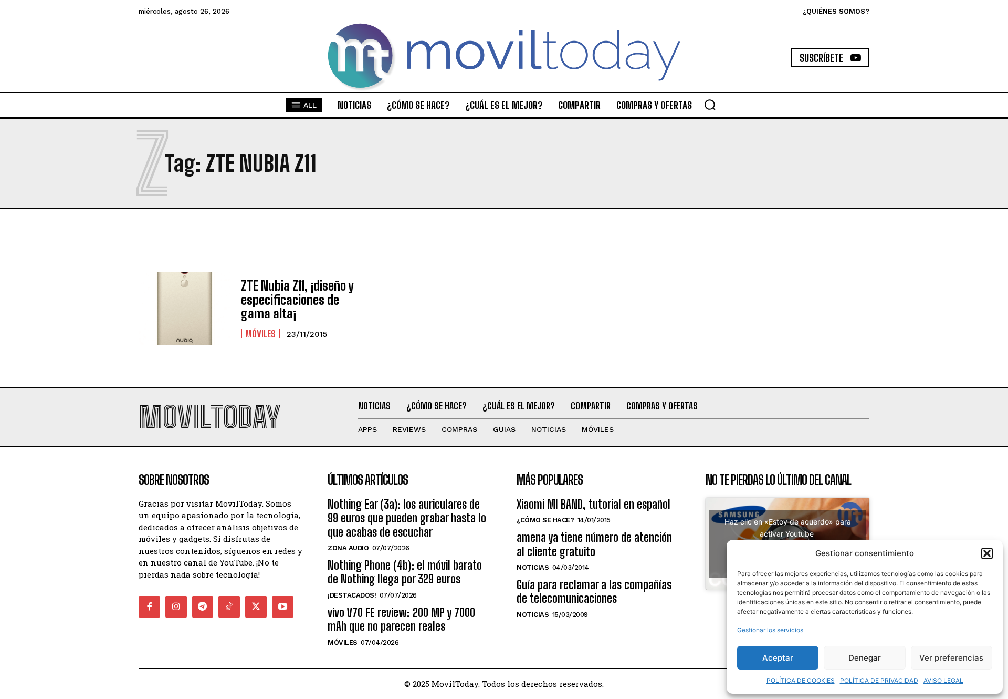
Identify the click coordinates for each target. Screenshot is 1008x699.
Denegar (864, 658)
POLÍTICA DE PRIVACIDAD (879, 680)
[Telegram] (203, 607)
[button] (987, 553)
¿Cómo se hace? (545, 520)
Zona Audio (348, 548)
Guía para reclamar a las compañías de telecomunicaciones (594, 591)
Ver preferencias (951, 658)
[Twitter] (256, 607)
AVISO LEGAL (943, 680)
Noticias (533, 567)
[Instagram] (176, 607)
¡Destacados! (352, 595)
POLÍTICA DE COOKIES (800, 680)
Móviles (260, 333)
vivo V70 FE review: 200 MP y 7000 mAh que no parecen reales (401, 619)
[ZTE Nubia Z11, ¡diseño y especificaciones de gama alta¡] (184, 309)
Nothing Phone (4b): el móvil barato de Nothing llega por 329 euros (405, 572)
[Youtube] (282, 607)
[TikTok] (229, 607)
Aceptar (777, 658)
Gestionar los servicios (770, 630)
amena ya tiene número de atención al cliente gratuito (594, 544)
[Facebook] (149, 607)
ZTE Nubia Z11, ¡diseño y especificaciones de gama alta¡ (297, 299)
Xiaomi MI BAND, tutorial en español (593, 504)
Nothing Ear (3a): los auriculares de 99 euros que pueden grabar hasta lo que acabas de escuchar (407, 518)
